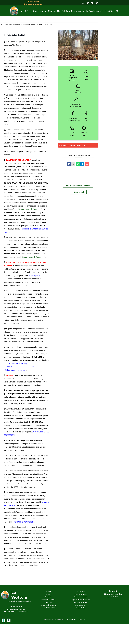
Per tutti (39, 24)
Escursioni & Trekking (48, 11)
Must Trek (61, 11)
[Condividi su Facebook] (69, 164)
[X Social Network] (73, 164)
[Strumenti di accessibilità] (8, 620)
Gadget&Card (109, 11)
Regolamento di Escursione (30, 209)
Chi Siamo (48, 597)
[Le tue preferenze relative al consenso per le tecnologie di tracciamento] (3, 620)
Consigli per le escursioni (75, 11)
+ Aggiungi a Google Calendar (78, 185)
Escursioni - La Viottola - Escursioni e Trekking (20, 24)
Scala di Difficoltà (80, 605)
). (45, 257)
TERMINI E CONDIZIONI (24, 522)
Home (22, 11)
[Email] (87, 164)
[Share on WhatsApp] (78, 164)
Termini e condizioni (80, 597)
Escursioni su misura (80, 594)
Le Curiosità (81, 591)
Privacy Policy (71, 619)
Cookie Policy (82, 619)
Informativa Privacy (80, 602)
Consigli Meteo (81, 608)
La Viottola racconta (48, 608)
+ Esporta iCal (78, 192)
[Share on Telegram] (82, 164)
